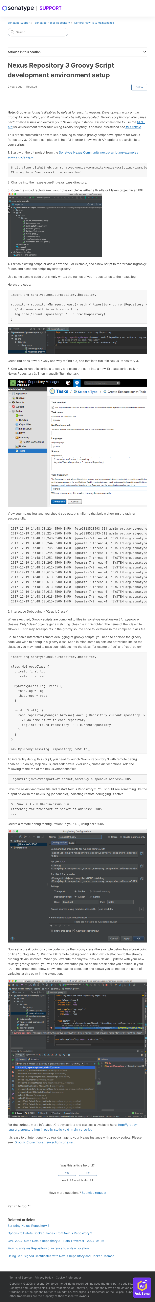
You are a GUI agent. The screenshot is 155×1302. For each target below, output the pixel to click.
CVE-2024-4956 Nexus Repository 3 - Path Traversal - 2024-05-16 (56, 1241)
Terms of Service (20, 1277)
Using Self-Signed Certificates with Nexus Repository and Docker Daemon (61, 1256)
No (88, 1172)
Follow (139, 87)
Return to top (17, 1206)
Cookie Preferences (69, 1277)
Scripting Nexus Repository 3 (29, 1226)
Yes (67, 1172)
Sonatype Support (19, 22)
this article (133, 127)
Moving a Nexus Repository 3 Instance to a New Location (48, 1248)
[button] (150, 8)
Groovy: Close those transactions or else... (45, 1142)
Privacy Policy (44, 1277)
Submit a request (94, 1193)
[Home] (32, 8)
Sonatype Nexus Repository (52, 22)
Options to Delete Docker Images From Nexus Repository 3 (50, 1233)
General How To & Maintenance (94, 22)
